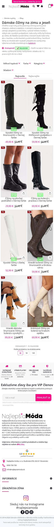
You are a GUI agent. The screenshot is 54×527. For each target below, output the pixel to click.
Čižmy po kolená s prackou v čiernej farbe (40, 199)
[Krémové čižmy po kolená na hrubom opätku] (40, 301)
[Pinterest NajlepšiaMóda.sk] (27, 512)
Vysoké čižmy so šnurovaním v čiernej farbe (14, 135)
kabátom (32, 43)
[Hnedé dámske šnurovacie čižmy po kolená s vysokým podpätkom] (14, 301)
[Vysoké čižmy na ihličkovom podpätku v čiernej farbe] (40, 105)
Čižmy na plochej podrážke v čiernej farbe (13, 199)
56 (27, 353)
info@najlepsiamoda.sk (16, 469)
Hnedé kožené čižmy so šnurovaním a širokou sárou (40, 265)
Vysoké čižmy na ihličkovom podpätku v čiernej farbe (40, 135)
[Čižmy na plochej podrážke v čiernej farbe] (14, 171)
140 (33, 353)
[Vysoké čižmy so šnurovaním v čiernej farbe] (14, 105)
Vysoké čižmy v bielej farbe (14, 264)
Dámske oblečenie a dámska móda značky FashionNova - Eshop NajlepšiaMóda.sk (32, 518)
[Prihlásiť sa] (42, 6)
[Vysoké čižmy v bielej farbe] (14, 235)
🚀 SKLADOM (22, 48)
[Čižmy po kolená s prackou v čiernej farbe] (40, 171)
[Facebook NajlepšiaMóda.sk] (23, 512)
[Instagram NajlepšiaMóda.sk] (31, 512)
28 (20, 353)
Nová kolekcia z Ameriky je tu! (27, 1)
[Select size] (23, 128)
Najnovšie (20, 76)
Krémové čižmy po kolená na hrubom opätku (40, 330)
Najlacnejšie (34, 76)
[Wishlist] (38, 6)
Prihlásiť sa (43, 397)
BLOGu (21, 444)
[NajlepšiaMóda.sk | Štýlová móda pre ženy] (19, 6)
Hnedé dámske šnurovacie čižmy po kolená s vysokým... (14, 330)
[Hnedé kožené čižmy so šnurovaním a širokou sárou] (40, 235)
